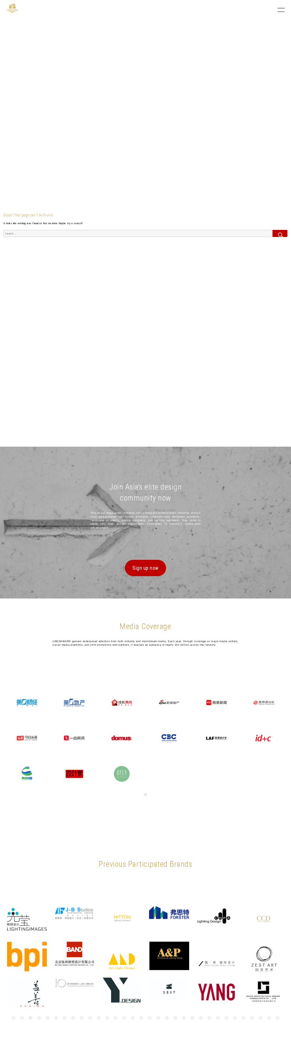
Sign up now (145, 568)
